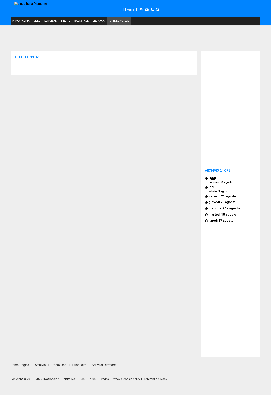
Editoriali (50, 20)
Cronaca (99, 20)
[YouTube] (147, 10)
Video (37, 20)
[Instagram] (141, 10)
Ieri (211, 187)
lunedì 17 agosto (221, 220)
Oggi (212, 178)
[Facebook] (137, 10)
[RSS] (152, 10)
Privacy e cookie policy (125, 379)
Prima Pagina (21, 20)
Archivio (40, 365)
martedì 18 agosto (222, 214)
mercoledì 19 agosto (224, 208)
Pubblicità (79, 365)
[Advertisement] (210, 10)
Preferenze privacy (155, 379)
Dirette (65, 20)
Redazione (59, 365)
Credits (104, 379)
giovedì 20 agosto (222, 202)
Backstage (81, 20)
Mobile (130, 10)
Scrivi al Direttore (104, 365)
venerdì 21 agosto (222, 196)
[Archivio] (158, 10)
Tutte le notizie (119, 20)
